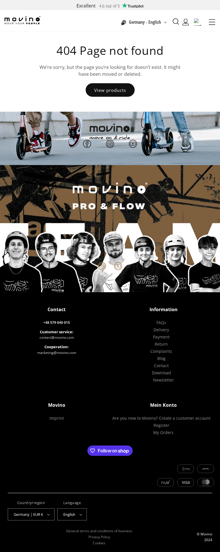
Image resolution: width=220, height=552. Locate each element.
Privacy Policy (99, 536)
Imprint (57, 418)
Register (161, 425)
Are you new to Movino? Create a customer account (161, 418)
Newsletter (163, 380)
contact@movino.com (57, 337)
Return (161, 344)
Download (161, 372)
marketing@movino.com (56, 352)
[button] (212, 22)
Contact (161, 365)
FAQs (161, 322)
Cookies (99, 543)
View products (110, 90)
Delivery (161, 329)
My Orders (163, 432)
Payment (161, 337)
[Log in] (185, 22)
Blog (161, 358)
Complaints (161, 351)
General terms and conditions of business (99, 530)
